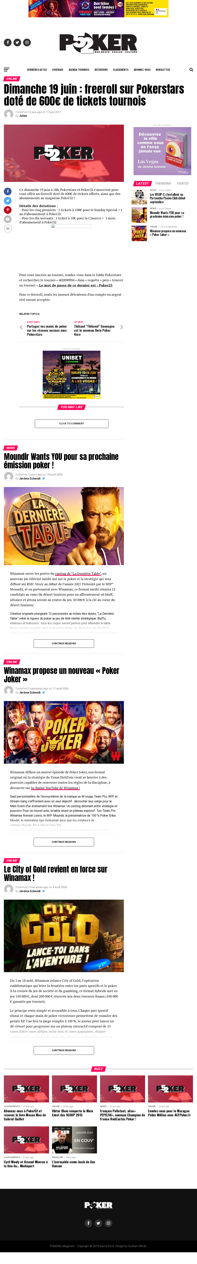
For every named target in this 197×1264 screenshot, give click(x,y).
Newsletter (163, 69)
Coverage (57, 69)
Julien (23, 115)
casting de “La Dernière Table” (78, 573)
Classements (120, 69)
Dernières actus (37, 69)
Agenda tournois (79, 69)
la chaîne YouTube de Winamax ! (55, 788)
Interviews (101, 69)
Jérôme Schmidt (30, 478)
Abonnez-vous (142, 69)
